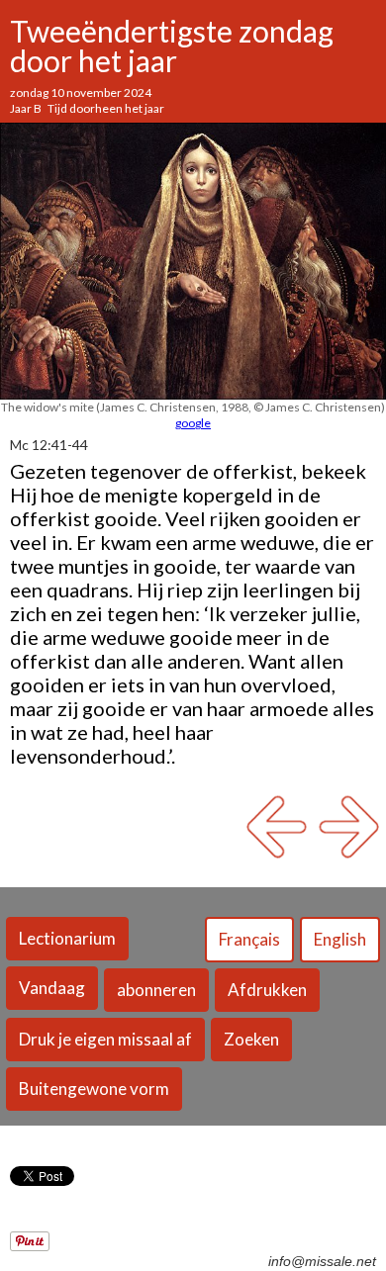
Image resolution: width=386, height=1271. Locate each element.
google (193, 422)
